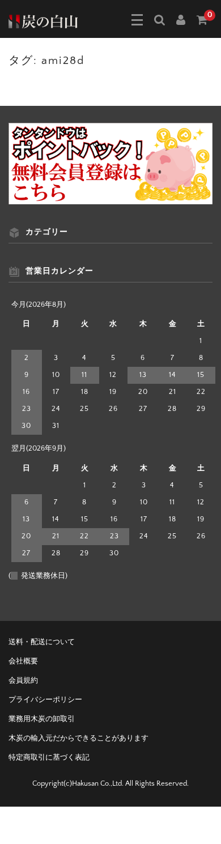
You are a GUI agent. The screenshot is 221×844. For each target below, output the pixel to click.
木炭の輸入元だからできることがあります (78, 738)
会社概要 (23, 661)
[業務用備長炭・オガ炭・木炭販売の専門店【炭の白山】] (43, 20)
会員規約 (23, 680)
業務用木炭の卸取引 (41, 719)
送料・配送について (41, 642)
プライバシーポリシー (45, 700)
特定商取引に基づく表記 (49, 757)
